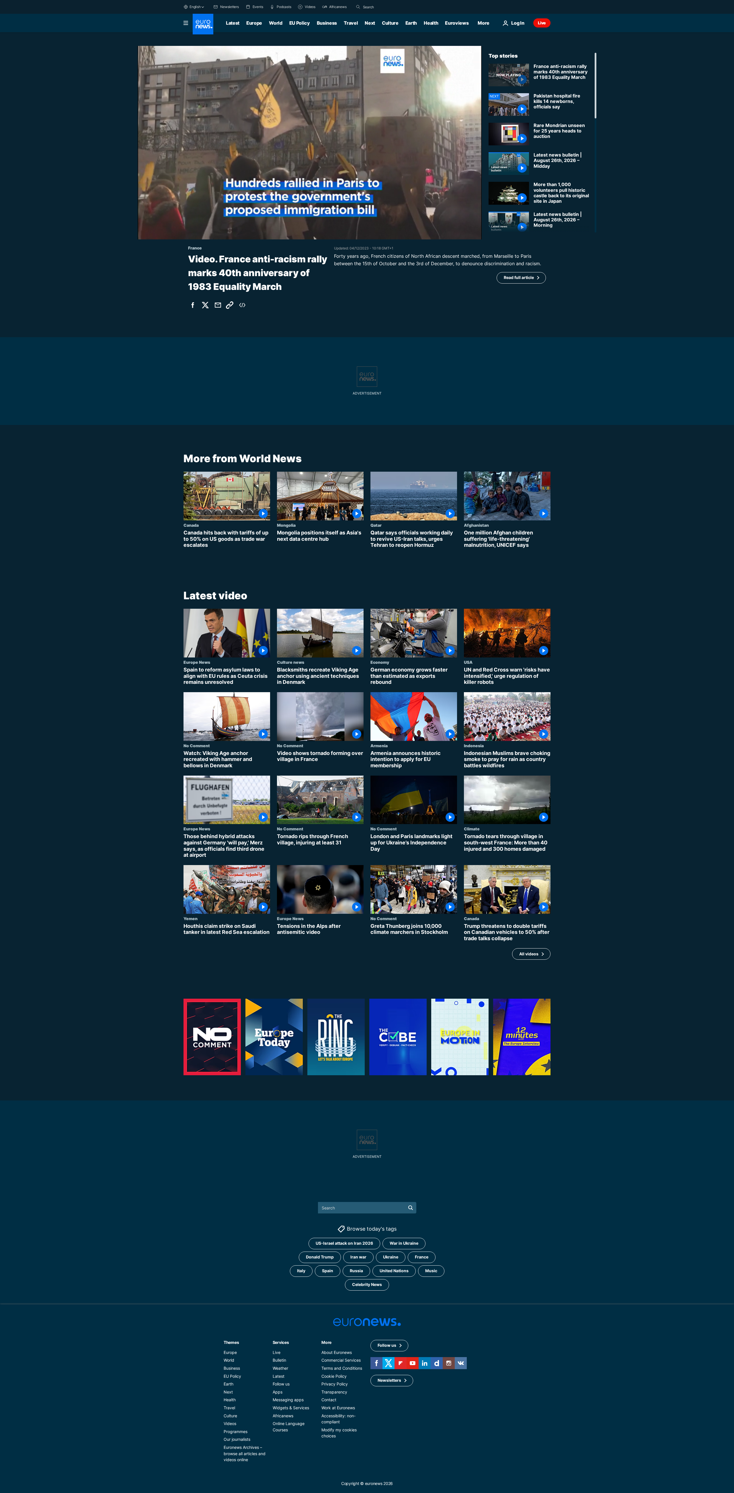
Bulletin (279, 1360)
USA (468, 662)
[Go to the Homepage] (203, 24)
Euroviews (456, 23)
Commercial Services (341, 1360)
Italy (301, 1270)
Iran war (358, 1256)
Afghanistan (476, 525)
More (326, 1342)
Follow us (281, 1383)
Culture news (290, 662)
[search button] (358, 6)
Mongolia (286, 525)
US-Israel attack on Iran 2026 (344, 1243)
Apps (277, 1391)
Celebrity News (367, 1284)
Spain (327, 1270)
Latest (232, 23)
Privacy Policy (334, 1383)
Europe (254, 23)
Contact (328, 1399)
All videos (528, 953)
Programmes (235, 1431)
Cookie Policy (334, 1375)
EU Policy (299, 23)
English (195, 7)
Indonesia (474, 745)
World (275, 23)
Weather (280, 1368)
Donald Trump (320, 1256)
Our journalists (237, 1439)
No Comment (197, 745)
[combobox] (387, 6)
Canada (191, 525)
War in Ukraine (404, 1243)
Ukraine (390, 1256)
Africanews (283, 1415)
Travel (351, 23)
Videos (230, 1423)
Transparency (334, 1391)
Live (542, 22)
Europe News (197, 662)
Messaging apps (288, 1399)
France (421, 1256)
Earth (411, 23)
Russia (356, 1270)
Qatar (376, 525)
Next (370, 23)
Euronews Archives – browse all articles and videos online (245, 1453)
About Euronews (336, 1352)
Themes (231, 1342)
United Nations (394, 1270)
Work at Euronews (338, 1407)
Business (327, 23)
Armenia (379, 745)
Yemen (191, 918)
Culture (390, 23)
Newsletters (389, 1380)
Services (281, 1342)
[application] (310, 142)
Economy (379, 662)
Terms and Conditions (341, 1368)
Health (431, 23)
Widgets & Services (291, 1407)
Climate (472, 828)
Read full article (519, 277)
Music (431, 1270)
